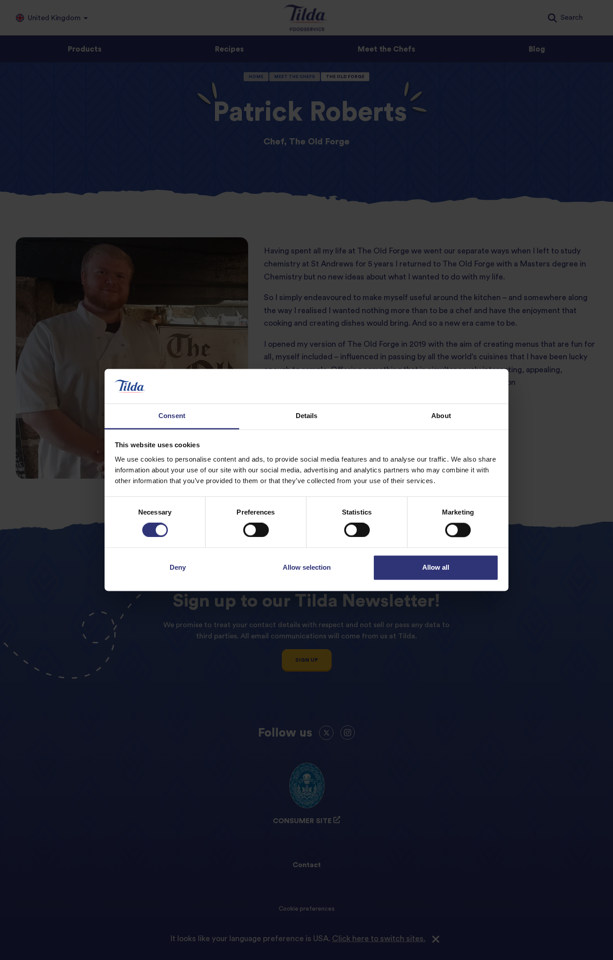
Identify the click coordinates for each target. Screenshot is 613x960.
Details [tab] (307, 415)
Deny (178, 567)
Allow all (435, 567)
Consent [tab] (171, 415)
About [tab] (441, 415)
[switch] (256, 530)
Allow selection (307, 567)
